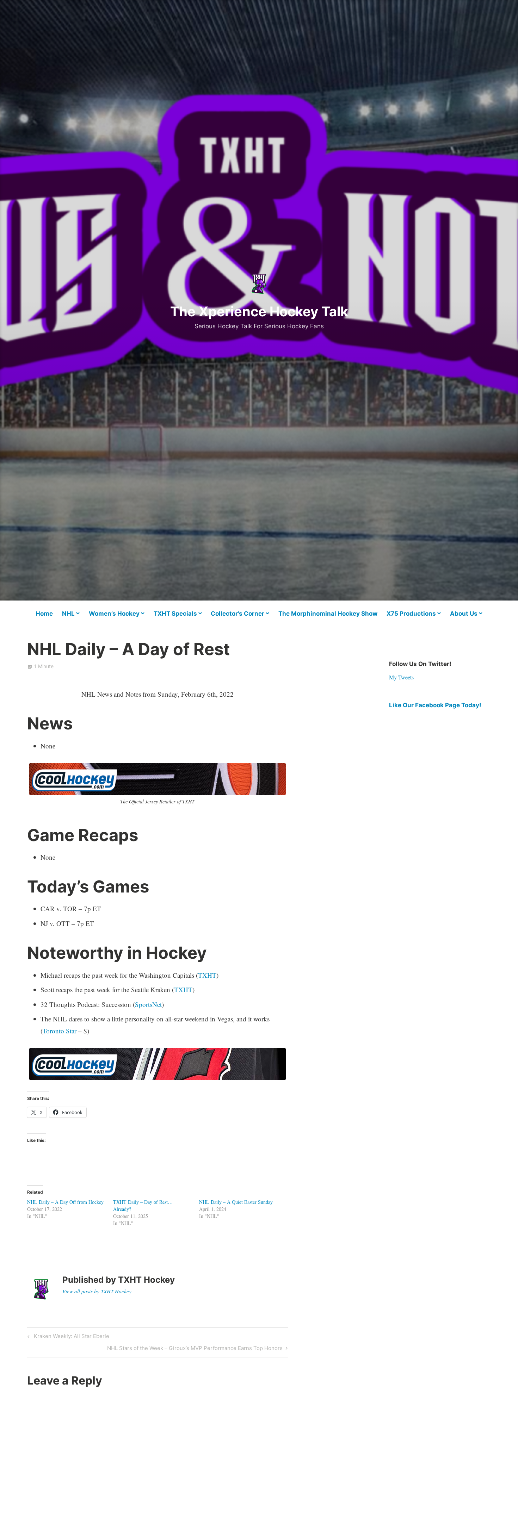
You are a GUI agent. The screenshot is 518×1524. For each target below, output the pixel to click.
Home (44, 613)
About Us (463, 613)
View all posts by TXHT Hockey (96, 1291)
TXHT (207, 975)
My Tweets (401, 677)
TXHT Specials (175, 613)
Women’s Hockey (114, 613)
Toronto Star (59, 1030)
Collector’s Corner (237, 613)
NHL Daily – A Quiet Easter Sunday (236, 1202)
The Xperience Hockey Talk (259, 311)
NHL (68, 613)
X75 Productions (411, 613)
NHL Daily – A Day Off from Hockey (65, 1202)
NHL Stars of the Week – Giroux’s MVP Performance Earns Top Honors (195, 1349)
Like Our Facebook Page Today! (435, 705)
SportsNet (148, 1004)
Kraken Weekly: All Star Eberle (70, 1337)
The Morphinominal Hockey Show (327, 613)
